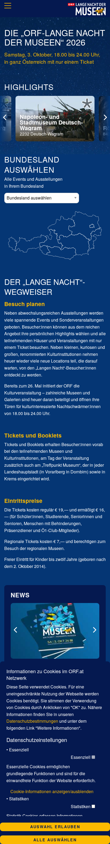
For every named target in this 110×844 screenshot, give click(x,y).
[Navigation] (7, 6)
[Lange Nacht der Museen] (87, 9)
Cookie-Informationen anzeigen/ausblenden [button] (51, 791)
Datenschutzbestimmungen (32, 721)
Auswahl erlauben (55, 826)
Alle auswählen (55, 839)
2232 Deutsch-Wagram (51, 125)
